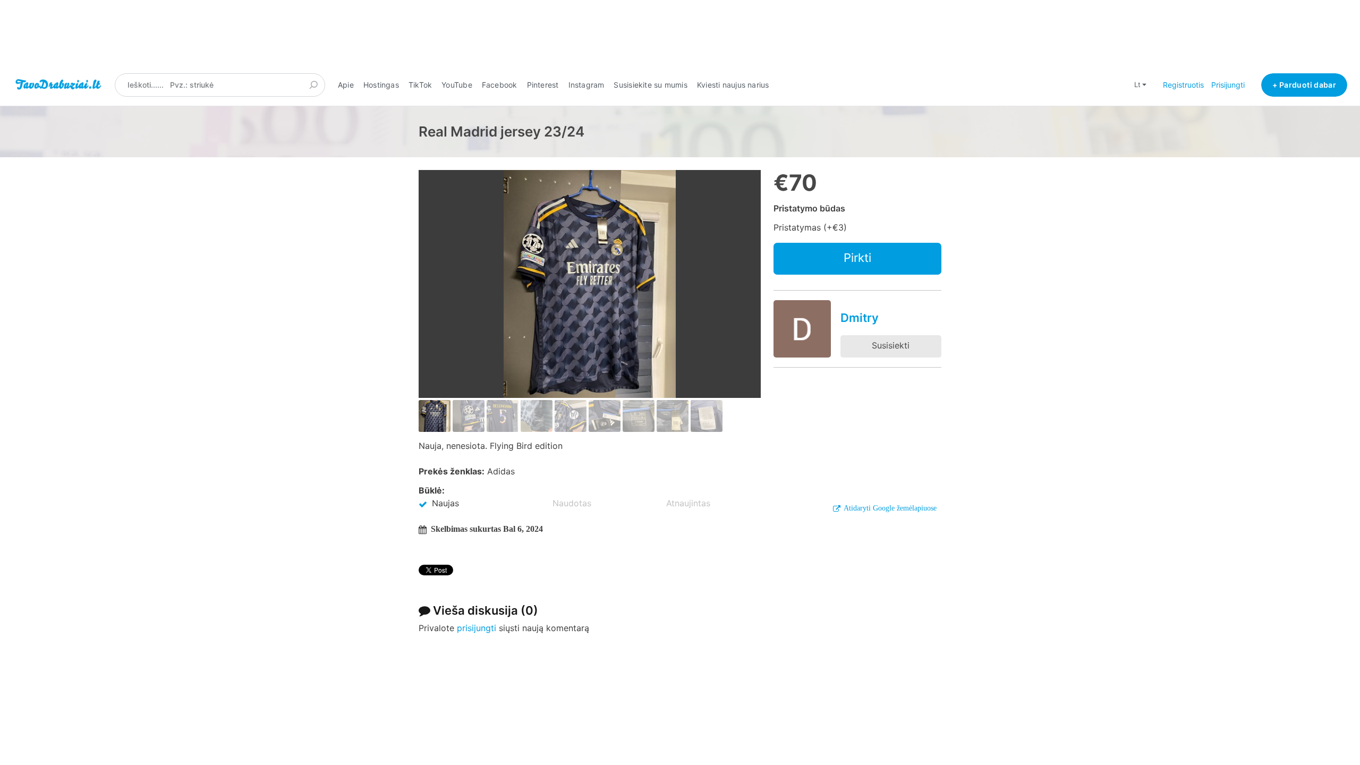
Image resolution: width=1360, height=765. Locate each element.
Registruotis (1183, 84)
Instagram (586, 84)
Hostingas (381, 84)
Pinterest (543, 84)
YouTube (456, 84)
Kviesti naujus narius (733, 84)
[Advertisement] (680, 37)
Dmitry (859, 318)
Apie (346, 84)
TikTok (420, 84)
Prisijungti (1228, 84)
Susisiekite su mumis (650, 84)
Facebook (499, 84)
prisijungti (476, 628)
